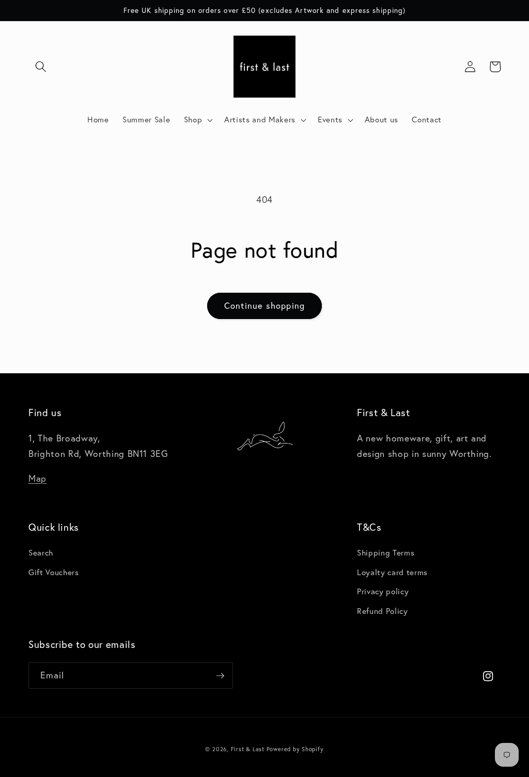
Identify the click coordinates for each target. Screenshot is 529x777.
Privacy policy (383, 591)
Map (37, 478)
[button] (40, 66)
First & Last (249, 749)
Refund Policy (382, 611)
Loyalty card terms (392, 572)
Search (40, 553)
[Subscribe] (220, 675)
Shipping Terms (385, 553)
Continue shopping (264, 305)
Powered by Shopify (295, 749)
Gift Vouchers (53, 572)
